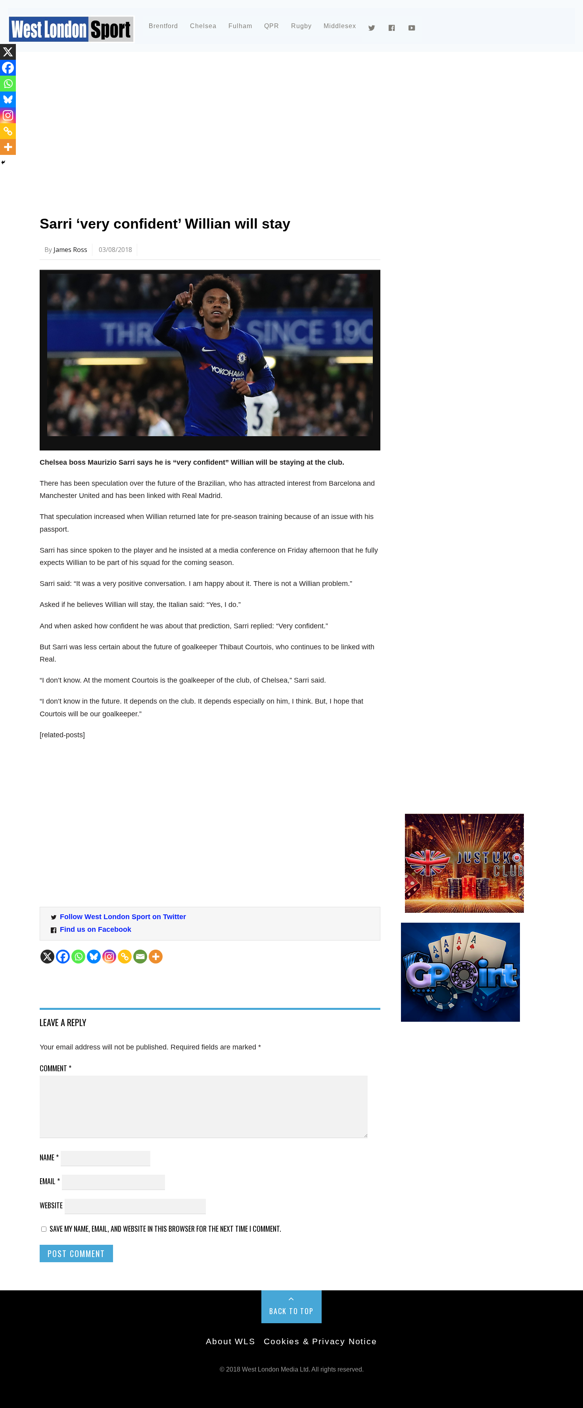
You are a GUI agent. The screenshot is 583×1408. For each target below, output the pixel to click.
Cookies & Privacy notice (320, 1341)
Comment (55, 1068)
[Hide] (3, 162)
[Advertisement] (278, 128)
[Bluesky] (94, 956)
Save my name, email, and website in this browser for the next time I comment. (165, 1228)
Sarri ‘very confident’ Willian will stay (165, 224)
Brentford (163, 26)
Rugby (301, 26)
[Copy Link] (125, 956)
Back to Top (291, 1311)
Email (50, 1181)
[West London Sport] (71, 36)
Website (51, 1205)
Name (49, 1157)
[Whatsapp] (78, 956)
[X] (47, 956)
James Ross (70, 249)
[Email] (140, 956)
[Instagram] (109, 956)
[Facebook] (63, 956)
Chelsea (203, 26)
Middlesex (340, 26)
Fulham (240, 26)
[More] (156, 956)
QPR (271, 26)
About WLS (230, 1341)
